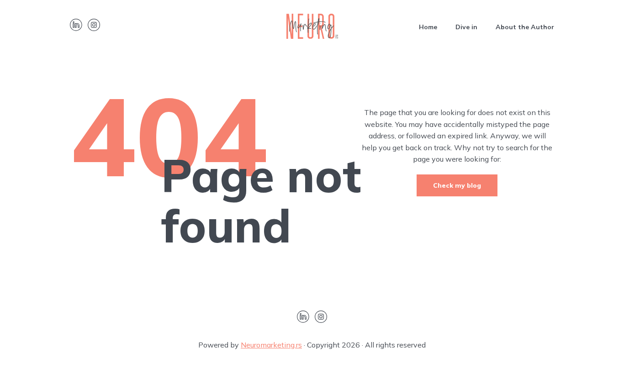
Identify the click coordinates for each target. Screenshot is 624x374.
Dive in (466, 27)
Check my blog (457, 185)
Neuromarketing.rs (271, 344)
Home (428, 27)
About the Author (525, 27)
